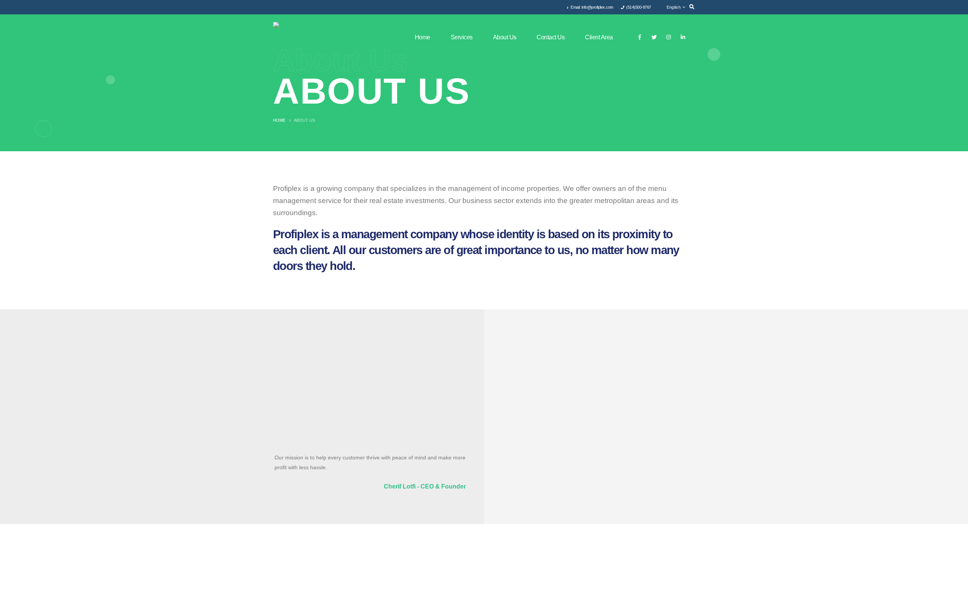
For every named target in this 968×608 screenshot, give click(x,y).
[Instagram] (668, 37)
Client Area (599, 37)
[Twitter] (654, 37)
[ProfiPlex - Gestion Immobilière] (314, 37)
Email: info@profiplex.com (592, 7)
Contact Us (551, 37)
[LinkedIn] (682, 37)
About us (505, 37)
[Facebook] (639, 37)
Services (462, 37)
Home (422, 37)
